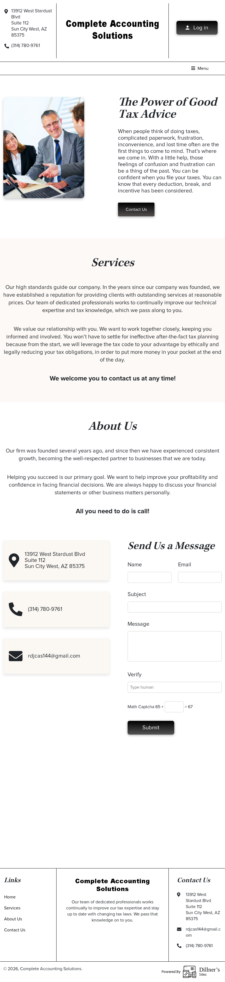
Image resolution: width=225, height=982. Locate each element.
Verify (135, 674)
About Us (13, 919)
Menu (202, 68)
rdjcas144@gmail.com (54, 656)
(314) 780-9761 (25, 45)
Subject (137, 594)
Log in (200, 28)
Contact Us (136, 209)
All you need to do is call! (112, 511)
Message (138, 624)
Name (135, 564)
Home (10, 897)
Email (184, 564)
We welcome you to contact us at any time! (113, 378)
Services (12, 908)
